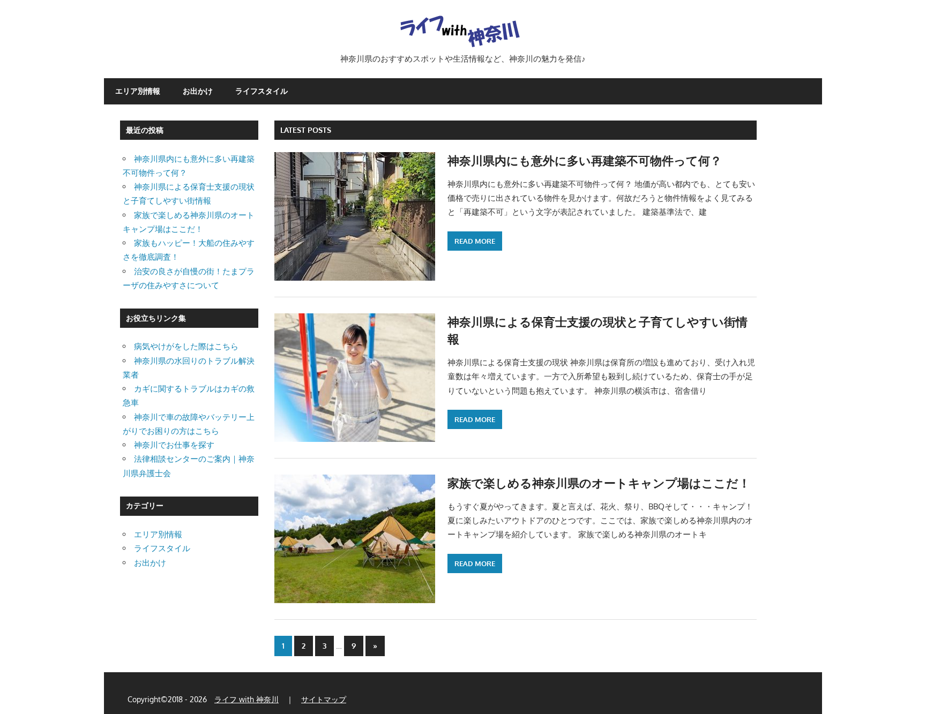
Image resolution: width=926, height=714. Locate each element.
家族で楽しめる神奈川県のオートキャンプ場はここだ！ (598, 482)
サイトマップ (323, 699)
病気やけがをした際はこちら (186, 346)
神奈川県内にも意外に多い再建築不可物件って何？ (584, 160)
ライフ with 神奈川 (246, 699)
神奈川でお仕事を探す (174, 445)
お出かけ (198, 90)
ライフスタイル (261, 90)
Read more (474, 241)
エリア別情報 (137, 90)
